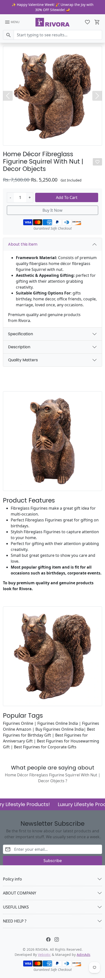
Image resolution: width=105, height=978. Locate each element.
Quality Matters (23, 360)
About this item (22, 244)
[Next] (97, 96)
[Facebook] (48, 939)
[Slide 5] (61, 140)
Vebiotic (44, 954)
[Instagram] (56, 939)
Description (19, 347)
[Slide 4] (56, 140)
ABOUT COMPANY (19, 893)
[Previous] (8, 96)
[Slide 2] (48, 140)
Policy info (12, 879)
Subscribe (52, 860)
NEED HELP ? (14, 921)
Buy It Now (52, 210)
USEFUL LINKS (16, 907)
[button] (87, 22)
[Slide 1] (43, 140)
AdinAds (83, 954)
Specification (20, 334)
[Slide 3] (52, 140)
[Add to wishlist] (97, 162)
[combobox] (58, 35)
